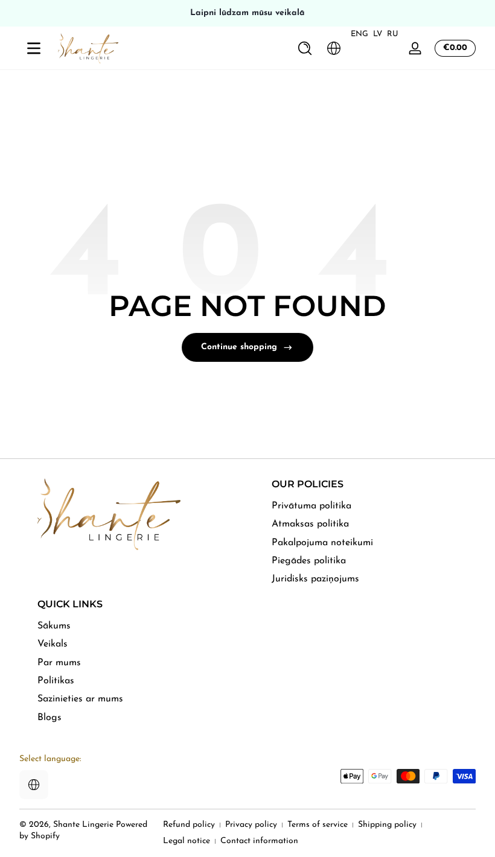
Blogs (49, 718)
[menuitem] (374, 506)
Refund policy (189, 824)
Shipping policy (387, 824)
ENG (359, 34)
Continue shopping (239, 347)
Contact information (259, 841)
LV (377, 34)
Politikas (55, 681)
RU (392, 34)
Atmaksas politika (310, 524)
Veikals (52, 644)
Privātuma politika (311, 506)
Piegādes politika (309, 561)
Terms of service (317, 824)
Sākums (54, 626)
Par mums (59, 663)
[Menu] (33, 48)
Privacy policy (251, 824)
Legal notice (186, 841)
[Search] (305, 48)
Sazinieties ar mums (80, 699)
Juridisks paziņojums (315, 579)
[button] (304, 48)
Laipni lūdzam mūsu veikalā (247, 12)
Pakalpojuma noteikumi (322, 543)
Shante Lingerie (83, 824)
